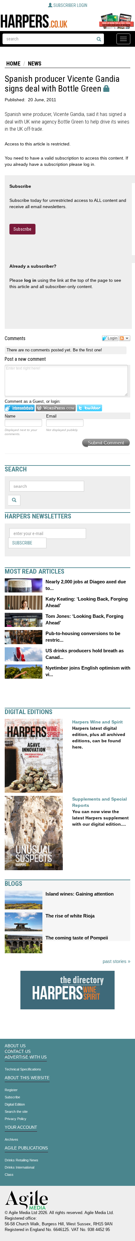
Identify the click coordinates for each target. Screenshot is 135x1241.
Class (9, 1174)
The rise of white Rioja (70, 915)
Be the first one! (87, 350)
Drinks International (19, 1167)
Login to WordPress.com (56, 408)
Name (10, 416)
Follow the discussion (124, 338)
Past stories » (116, 961)
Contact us (18, 1051)
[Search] (99, 39)
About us (15, 1046)
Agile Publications (26, 1148)
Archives (11, 1139)
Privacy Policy (15, 1119)
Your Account (21, 1127)
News (34, 63)
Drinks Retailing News (21, 1160)
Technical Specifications (23, 1069)
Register (11, 1090)
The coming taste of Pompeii (77, 937)
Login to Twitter (89, 408)
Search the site (16, 1111)
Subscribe (22, 229)
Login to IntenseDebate (20, 408)
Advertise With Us (26, 1057)
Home (13, 63)
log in (30, 280)
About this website (27, 1078)
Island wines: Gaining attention (80, 894)
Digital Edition (15, 1104)
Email (51, 416)
